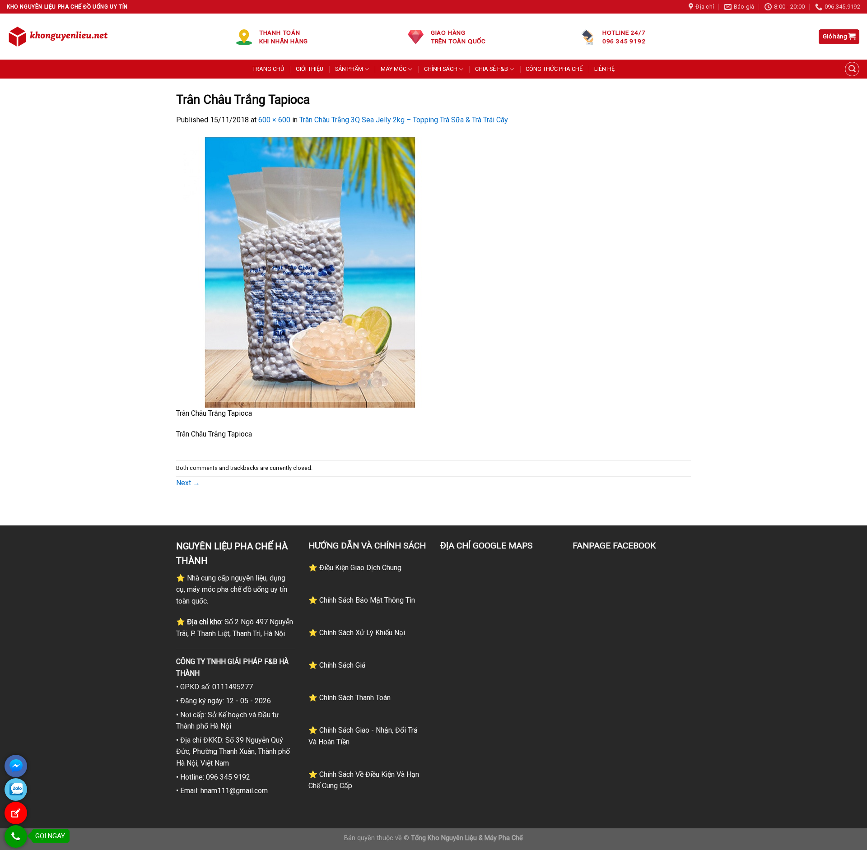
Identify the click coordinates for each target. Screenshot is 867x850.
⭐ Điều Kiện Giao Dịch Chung (354, 567)
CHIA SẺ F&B (491, 68)
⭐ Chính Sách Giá (336, 665)
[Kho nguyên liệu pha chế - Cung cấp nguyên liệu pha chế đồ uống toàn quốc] (59, 37)
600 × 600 (274, 120)
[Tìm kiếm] (852, 69)
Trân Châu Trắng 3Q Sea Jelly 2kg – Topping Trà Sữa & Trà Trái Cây (403, 120)
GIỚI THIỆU (309, 68)
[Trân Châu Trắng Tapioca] (311, 271)
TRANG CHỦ (268, 68)
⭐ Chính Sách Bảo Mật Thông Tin (361, 600)
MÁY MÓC (393, 68)
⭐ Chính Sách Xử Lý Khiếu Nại (356, 632)
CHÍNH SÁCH (440, 68)
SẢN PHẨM (349, 68)
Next (188, 482)
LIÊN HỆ (604, 68)
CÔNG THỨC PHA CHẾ (554, 68)
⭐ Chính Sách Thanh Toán (349, 697)
